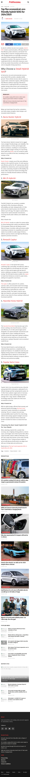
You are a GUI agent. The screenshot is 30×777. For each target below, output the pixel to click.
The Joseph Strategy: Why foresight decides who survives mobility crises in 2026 (17, 692)
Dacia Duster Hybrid (12, 117)
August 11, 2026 (4, 621)
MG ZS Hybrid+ (9, 178)
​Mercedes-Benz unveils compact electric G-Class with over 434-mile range (14, 678)
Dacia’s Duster (5, 161)
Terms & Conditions (6, 763)
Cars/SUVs (12, 6)
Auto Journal (6, 774)
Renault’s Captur (5, 264)
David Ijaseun (9, 18)
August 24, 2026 (4, 484)
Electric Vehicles (6, 477)
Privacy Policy (4, 758)
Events (13, 772)
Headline (7, 451)
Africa (3, 614)
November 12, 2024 (18, 18)
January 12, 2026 (11, 695)
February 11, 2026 (12, 687)
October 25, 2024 (12, 658)
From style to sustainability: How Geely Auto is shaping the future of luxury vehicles (17, 655)
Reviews (8, 772)
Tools (19, 772)
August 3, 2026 (4, 566)
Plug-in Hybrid (13, 451)
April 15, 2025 (5, 680)
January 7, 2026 (11, 650)
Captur (27, 274)
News (2, 772)
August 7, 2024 (11, 638)
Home (2, 6)
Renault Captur (10, 239)
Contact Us (3, 762)
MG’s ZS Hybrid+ (5, 222)
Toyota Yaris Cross (11, 362)
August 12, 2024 (11, 644)
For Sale (25, 772)
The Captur (4, 284)
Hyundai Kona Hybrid (12, 301)
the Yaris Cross (21, 408)
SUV (20, 451)
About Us (3, 760)
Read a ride (7, 6)
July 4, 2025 (11, 701)
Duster (12, 151)
